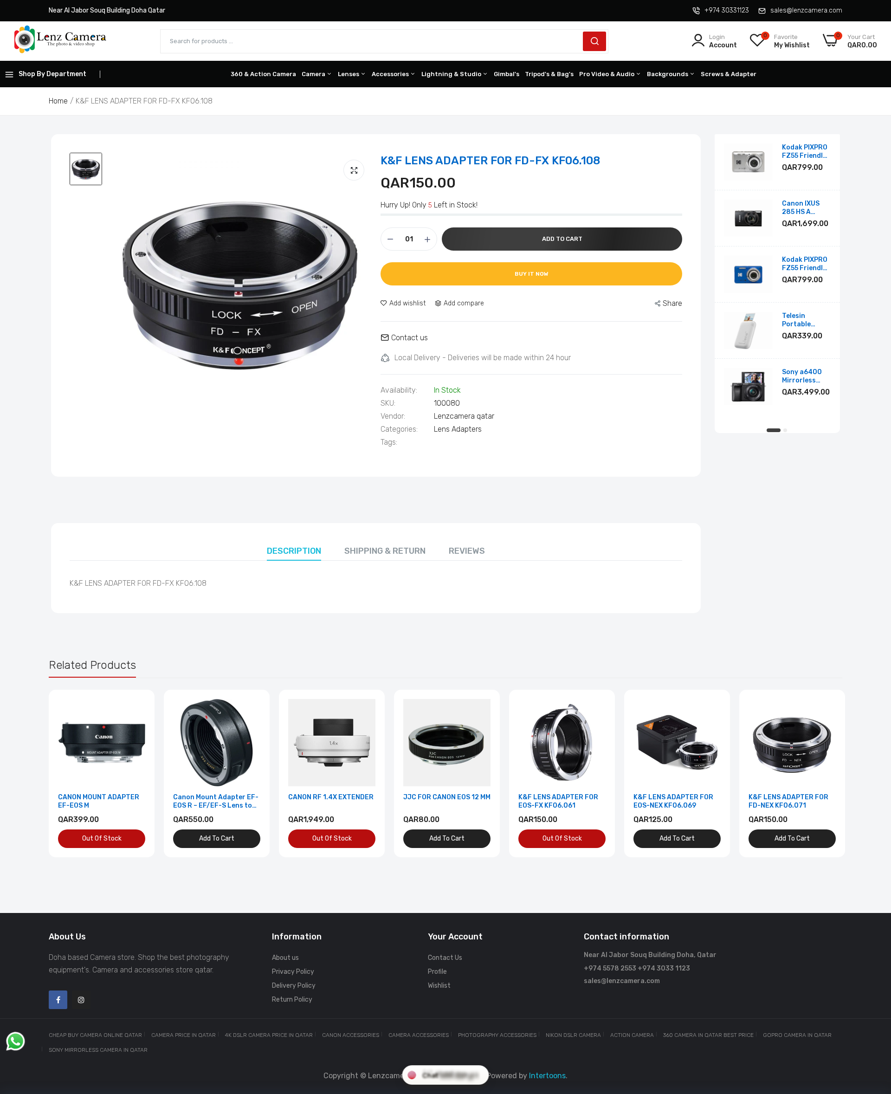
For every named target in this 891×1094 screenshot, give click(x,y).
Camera (314, 74)
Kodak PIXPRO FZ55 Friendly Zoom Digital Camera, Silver (805, 151)
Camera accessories (418, 1035)
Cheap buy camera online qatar (95, 1035)
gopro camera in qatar (797, 1035)
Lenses (349, 74)
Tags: (389, 442)
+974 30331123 (726, 10)
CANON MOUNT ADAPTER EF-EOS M (98, 801)
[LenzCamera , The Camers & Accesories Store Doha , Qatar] (60, 41)
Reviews (467, 551)
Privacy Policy (293, 972)
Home (58, 101)
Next (819, 773)
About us (285, 958)
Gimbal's (506, 74)
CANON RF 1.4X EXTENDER (331, 797)
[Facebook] (58, 999)
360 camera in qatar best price (708, 1035)
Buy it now (532, 274)
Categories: (399, 429)
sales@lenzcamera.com (806, 10)
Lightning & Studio (452, 74)
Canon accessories (350, 1035)
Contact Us (445, 958)
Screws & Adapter (728, 74)
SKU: (388, 403)
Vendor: (393, 416)
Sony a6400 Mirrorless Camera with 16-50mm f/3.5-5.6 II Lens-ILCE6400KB (803, 376)
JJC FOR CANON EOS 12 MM (447, 797)
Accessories (391, 74)
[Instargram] (81, 999)
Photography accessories (497, 1035)
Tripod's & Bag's (549, 74)
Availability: (399, 390)
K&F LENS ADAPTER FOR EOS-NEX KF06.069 (673, 801)
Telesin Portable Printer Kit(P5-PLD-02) (806, 320)
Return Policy (292, 999)
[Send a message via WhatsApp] (15, 1041)
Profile (437, 972)
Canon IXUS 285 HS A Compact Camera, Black (805, 208)
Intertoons (547, 1075)
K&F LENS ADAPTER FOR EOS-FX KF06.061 (558, 801)
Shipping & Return (385, 551)
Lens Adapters (458, 429)
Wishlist (439, 986)
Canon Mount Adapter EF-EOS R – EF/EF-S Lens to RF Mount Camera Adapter (216, 801)
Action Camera (632, 1035)
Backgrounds (668, 74)
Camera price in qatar (183, 1035)
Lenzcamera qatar (464, 416)
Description (294, 551)
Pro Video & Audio (607, 74)
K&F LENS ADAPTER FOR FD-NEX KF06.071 (788, 801)
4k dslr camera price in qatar (269, 1035)
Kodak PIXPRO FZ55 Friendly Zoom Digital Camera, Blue (804, 264)
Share (672, 303)
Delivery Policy (294, 986)
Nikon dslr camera (573, 1035)
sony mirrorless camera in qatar (98, 1050)
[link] (137, 707)
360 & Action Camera (263, 74)
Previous (72, 773)
